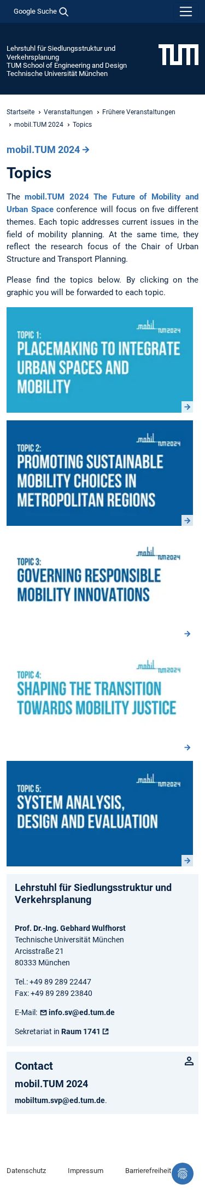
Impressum (85, 1170)
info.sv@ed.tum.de (82, 1012)
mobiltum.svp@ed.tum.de (60, 1100)
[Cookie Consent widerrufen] (183, 1174)
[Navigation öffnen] (185, 11)
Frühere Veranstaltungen (138, 112)
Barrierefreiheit (148, 1170)
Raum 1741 (81, 1031)
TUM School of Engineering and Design (67, 65)
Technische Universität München (57, 73)
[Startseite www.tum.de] (178, 54)
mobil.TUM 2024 (38, 124)
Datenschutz (26, 1170)
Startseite (20, 112)
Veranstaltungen (68, 112)
